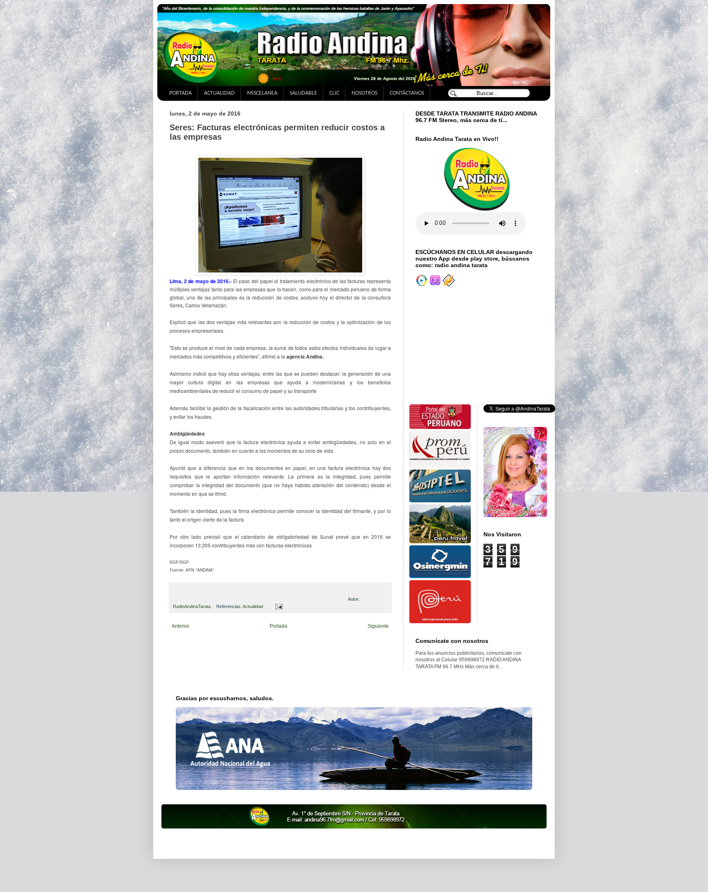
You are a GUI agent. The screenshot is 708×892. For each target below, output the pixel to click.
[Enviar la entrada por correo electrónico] (277, 606)
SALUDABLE (303, 93)
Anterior (180, 626)
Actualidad (253, 606)
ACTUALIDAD (219, 93)
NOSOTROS (364, 93)
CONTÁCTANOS (407, 93)
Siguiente (378, 626)
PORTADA (180, 93)
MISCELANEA (262, 93)
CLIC (334, 93)
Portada (278, 626)
